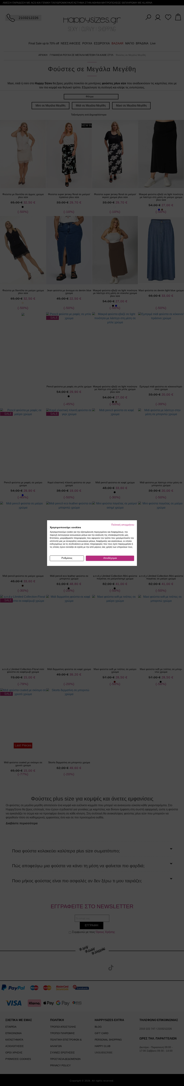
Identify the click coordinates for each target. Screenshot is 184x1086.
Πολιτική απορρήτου (122, 524)
